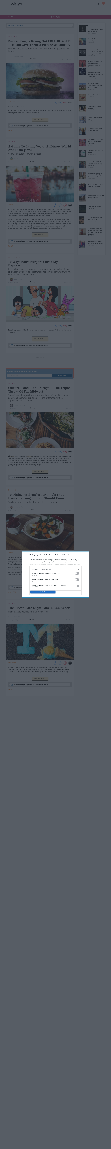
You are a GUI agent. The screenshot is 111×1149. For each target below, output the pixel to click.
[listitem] (55, 569)
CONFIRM (43, 592)
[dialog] (55, 574)
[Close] (85, 555)
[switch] (77, 573)
